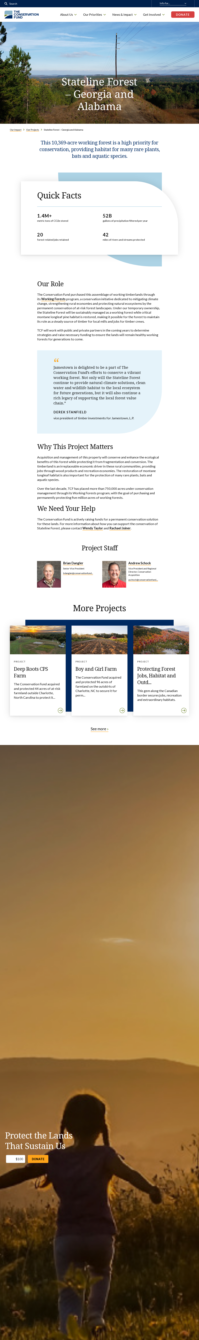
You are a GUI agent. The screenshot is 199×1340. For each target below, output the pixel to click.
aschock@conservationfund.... (143, 579)
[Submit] (6, 3)
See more (98, 728)
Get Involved (152, 14)
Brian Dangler (73, 563)
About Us (66, 14)
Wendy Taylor (92, 528)
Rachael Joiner (120, 528)
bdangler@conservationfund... (78, 573)
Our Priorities (92, 14)
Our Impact (15, 129)
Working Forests (53, 299)
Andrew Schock (139, 563)
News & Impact (122, 14)
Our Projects (32, 129)
